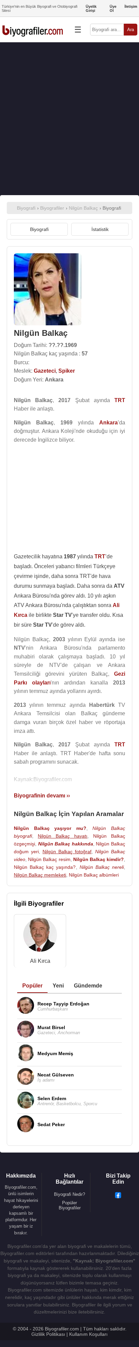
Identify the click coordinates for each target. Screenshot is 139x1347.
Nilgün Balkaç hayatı (62, 836)
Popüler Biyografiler (70, 1205)
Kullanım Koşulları (88, 1334)
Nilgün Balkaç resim (49, 859)
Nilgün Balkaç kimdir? (98, 859)
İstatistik (100, 229)
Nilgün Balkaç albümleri (94, 875)
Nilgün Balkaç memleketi (40, 875)
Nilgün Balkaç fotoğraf (67, 851)
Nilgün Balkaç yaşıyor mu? (50, 828)
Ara (130, 29)
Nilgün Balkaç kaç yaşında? (45, 867)
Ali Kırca (40, 961)
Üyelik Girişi (91, 8)
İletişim (130, 6)
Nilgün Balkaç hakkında (65, 843)
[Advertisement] (69, 118)
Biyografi (39, 229)
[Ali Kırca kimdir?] (40, 936)
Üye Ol (113, 8)
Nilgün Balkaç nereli (102, 867)
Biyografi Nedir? (69, 1194)
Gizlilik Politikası (48, 1334)
